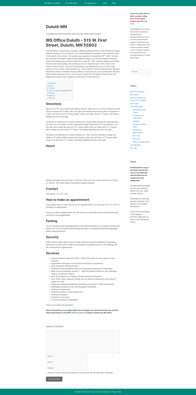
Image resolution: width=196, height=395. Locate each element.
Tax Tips (133, 148)
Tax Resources (90, 3)
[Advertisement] (83, 12)
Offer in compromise (141, 142)
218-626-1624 (62, 194)
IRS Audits (134, 95)
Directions (51, 83)
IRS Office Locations (52, 3)
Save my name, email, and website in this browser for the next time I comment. (80, 373)
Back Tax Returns (137, 92)
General (136, 121)
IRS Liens (136, 139)
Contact (51, 88)
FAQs (114, 3)
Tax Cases (134, 104)
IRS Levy (136, 136)
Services (51, 98)
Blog (105, 3)
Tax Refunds (135, 145)
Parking (50, 93)
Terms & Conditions (103, 392)
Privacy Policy (116, 392)
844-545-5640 (111, 205)
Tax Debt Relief (71, 3)
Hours (50, 86)
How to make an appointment (59, 90)
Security (51, 95)
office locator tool (79, 313)
